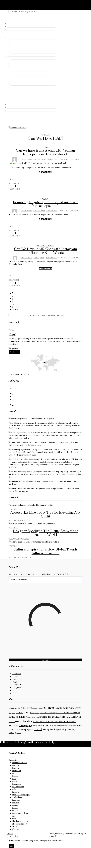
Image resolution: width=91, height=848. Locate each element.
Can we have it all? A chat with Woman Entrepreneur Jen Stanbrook (45, 152)
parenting (13, 725)
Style (14, 818)
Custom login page (19, 66)
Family (14, 773)
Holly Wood (26, 159)
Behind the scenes (19, 762)
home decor (60, 713)
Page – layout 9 (17, 98)
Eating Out (16, 770)
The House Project (19, 824)
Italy (14, 789)
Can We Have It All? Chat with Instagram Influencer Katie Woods (45, 251)
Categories (8, 20)
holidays (53, 712)
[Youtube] (12, 396)
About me (8, 32)
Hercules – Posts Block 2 (18, 17)
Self (13, 816)
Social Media (12, 730)
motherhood (62, 721)
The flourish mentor (20, 821)
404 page (15, 69)
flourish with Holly (42, 742)
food (27, 712)
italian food (70, 717)
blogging (14, 708)
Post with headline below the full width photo (29, 55)
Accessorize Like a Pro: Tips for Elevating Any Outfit (45, 514)
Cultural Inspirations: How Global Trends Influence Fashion (45, 551)
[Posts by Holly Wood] (14, 159)
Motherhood (17, 797)
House (14, 781)
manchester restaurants (44, 721)
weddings (12, 732)
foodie (32, 713)
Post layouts (12, 37)
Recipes (15, 810)
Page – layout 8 (17, 95)
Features (7, 35)
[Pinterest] (12, 399)
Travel (10, 26)
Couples (15, 768)
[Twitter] (12, 4)
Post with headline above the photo (25, 49)
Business (15, 765)
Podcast (45, 147)
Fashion (10, 110)
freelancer (42, 713)
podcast (40, 725)
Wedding (15, 829)
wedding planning (66, 729)
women (19, 733)
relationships (57, 725)
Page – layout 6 (17, 90)
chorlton (34, 708)
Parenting (16, 800)
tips (33, 730)
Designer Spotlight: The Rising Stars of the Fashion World (45, 533)
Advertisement (13, 104)
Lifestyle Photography (21, 794)
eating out (50, 707)
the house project (24, 729)
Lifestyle (11, 107)
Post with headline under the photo (25, 46)
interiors (60, 716)
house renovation (33, 717)
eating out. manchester (69, 707)
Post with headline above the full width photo (29, 52)
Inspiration (11, 23)
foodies (37, 713)
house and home (18, 716)
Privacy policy (12, 836)
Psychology (16, 808)
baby (10, 708)
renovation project (75, 725)
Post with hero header (20, 40)
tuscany (46, 729)
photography (25, 725)
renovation (64, 725)
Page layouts (12, 72)
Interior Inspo (18, 786)
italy (76, 716)
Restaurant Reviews (20, 813)
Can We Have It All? (24, 708)
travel (38, 729)
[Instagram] (12, 6)
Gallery (7, 101)
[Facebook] (12, 1)
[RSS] (12, 404)
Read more (14, 352)
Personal (11, 29)
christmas (40, 708)
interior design (47, 716)
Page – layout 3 (17, 81)
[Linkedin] (12, 391)
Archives (14, 61)
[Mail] (12, 402)
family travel (12, 713)
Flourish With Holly (17, 753)
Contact (7, 113)
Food (14, 778)
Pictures (35, 725)
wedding (54, 729)
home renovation (72, 712)
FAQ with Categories (19, 64)
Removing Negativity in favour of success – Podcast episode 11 (45, 204)
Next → (15, 309)
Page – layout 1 (17, 75)
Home (6, 14)
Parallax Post (16, 43)
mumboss (72, 722)
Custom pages (13, 58)
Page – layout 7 (17, 93)
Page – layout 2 (17, 78)
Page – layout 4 (17, 84)
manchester (23, 721)
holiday (47, 713)
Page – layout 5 (17, 87)
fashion (19, 712)
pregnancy (48, 725)
